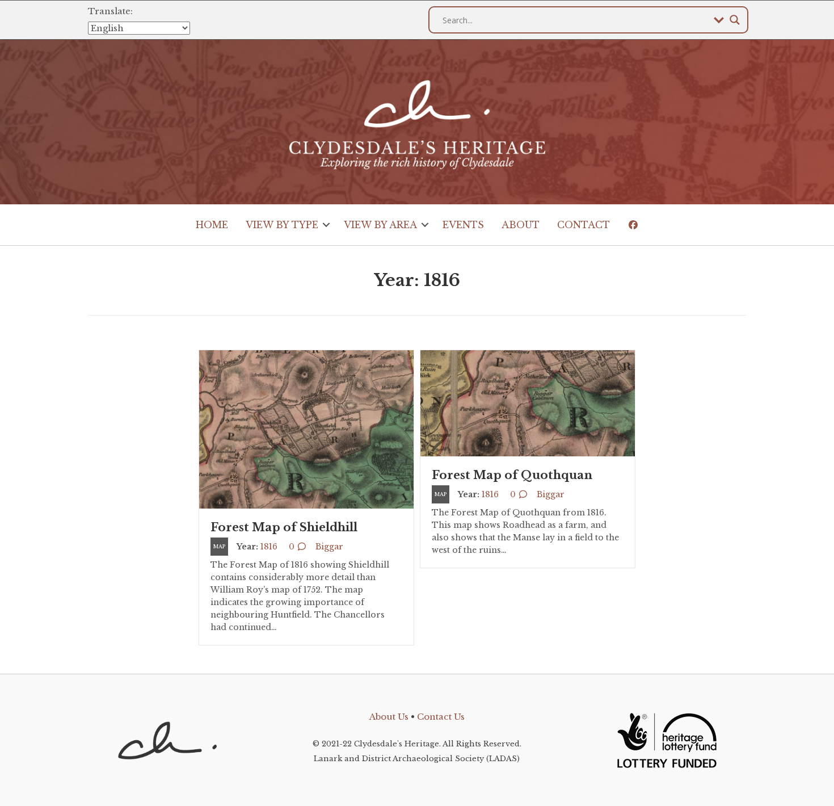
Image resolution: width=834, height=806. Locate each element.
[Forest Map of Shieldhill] (306, 428)
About (521, 224)
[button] (326, 225)
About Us (388, 716)
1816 (268, 546)
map (219, 546)
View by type (282, 224)
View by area (380, 224)
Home (212, 224)
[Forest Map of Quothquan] (527, 402)
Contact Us (441, 716)
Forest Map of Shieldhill (283, 527)
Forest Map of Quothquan (512, 475)
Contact (583, 224)
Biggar (329, 546)
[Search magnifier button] (735, 20)
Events (463, 224)
